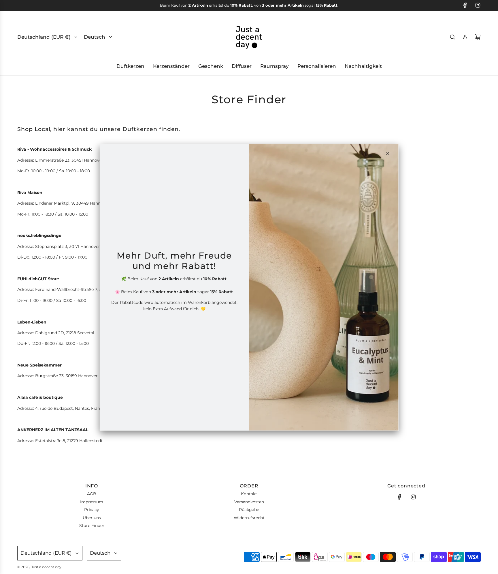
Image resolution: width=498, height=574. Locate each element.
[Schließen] (387, 153)
